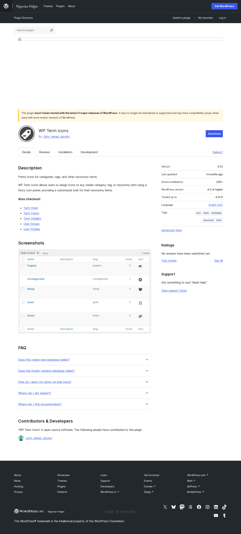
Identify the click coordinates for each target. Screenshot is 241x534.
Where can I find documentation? (40, 404)
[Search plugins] (51, 30)
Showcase (63, 475)
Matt (191, 480)
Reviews (44, 152)
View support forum (174, 290)
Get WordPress (224, 6)
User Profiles (31, 229)
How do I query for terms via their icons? (44, 382)
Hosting (18, 486)
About (17, 475)
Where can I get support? (34, 393)
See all (218, 260)
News (17, 480)
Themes (62, 480)
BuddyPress (195, 491)
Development (89, 152)
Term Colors (31, 213)
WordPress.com (198, 475)
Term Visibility (32, 218)
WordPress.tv (110, 491)
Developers (107, 486)
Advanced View (171, 230)
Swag (148, 491)
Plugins (61, 486)
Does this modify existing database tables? (46, 371)
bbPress (193, 486)
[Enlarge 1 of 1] (146, 254)
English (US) (216, 204)
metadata (216, 213)
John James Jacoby (56, 136)
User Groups (31, 224)
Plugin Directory (23, 17)
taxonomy (208, 220)
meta (206, 213)
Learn (104, 475)
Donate (150, 486)
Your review (169, 260)
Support (218, 152)
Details (26, 152)
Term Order (30, 208)
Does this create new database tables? (44, 359)
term (218, 220)
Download (214, 133)
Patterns (62, 491)
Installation (65, 152)
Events (148, 480)
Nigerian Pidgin (56, 511)
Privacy (18, 491)
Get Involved (151, 475)
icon (198, 213)
